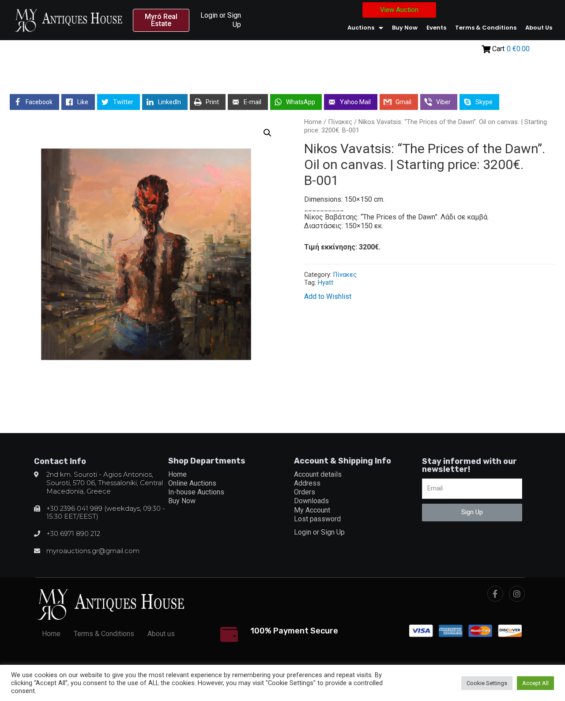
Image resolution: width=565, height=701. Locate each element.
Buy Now (405, 27)
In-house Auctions (196, 492)
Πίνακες (340, 122)
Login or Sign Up (319, 532)
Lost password (317, 519)
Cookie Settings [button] (487, 683)
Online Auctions (192, 483)
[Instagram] (517, 594)
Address (307, 483)
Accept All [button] (535, 683)
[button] (161, 20)
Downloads (311, 501)
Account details (318, 474)
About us (538, 27)
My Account (312, 510)
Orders (304, 492)
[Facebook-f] (495, 594)
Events (436, 27)
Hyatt (325, 282)
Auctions (360, 27)
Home (313, 122)
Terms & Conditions (485, 27)
